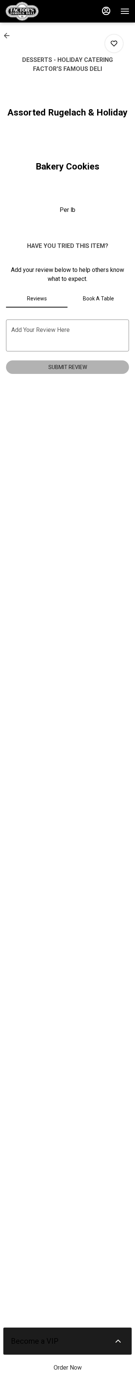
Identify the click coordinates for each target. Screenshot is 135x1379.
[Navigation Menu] (125, 11)
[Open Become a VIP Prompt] (118, 1341)
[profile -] (106, 10)
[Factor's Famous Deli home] (39, 11)
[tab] (37, 299)
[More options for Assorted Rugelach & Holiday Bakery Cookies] (114, 44)
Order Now (68, 1367)
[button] (9, 36)
